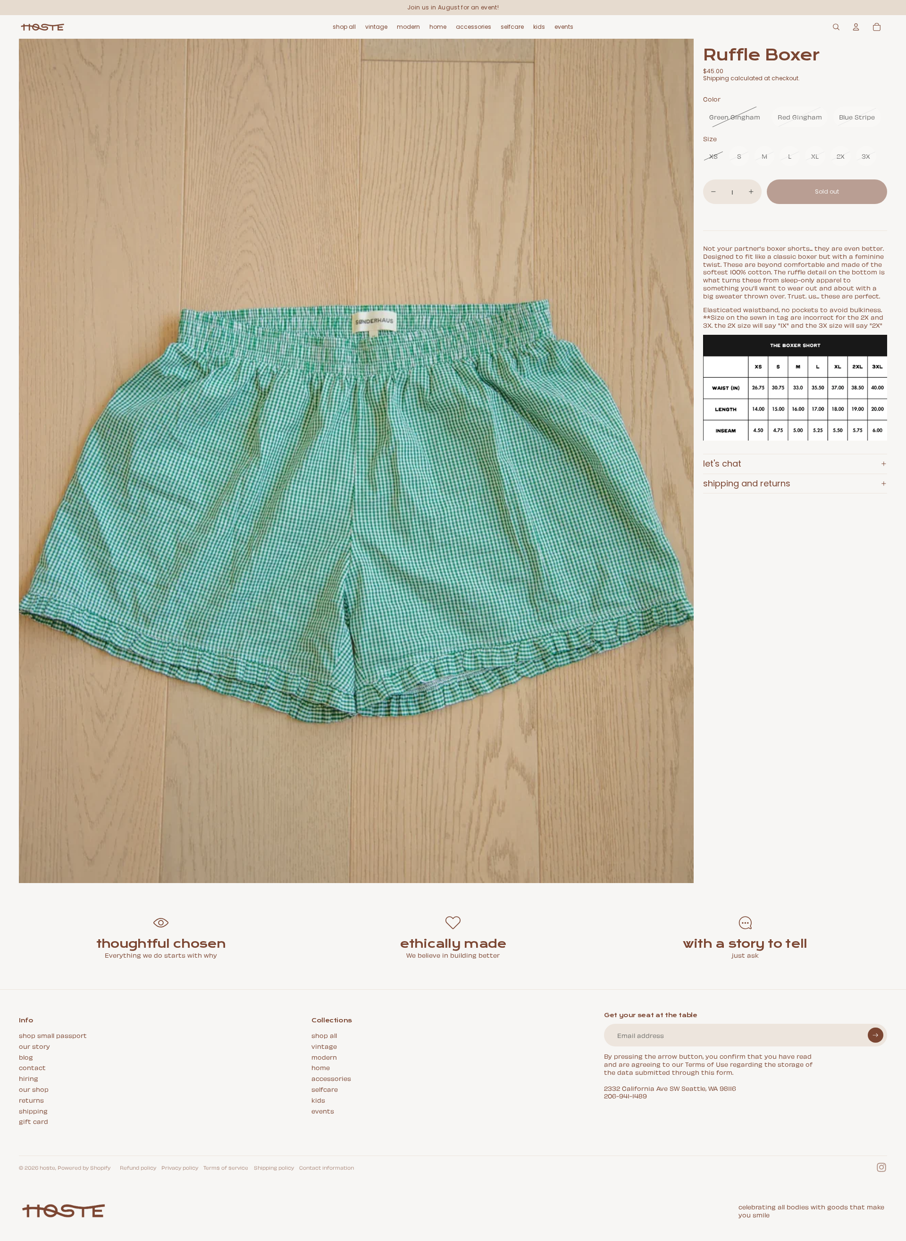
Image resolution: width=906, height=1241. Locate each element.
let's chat (722, 463)
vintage (324, 1045)
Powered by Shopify (84, 1167)
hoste (47, 1167)
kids (318, 1099)
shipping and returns (746, 483)
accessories (331, 1077)
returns (31, 1099)
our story (34, 1045)
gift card (33, 1120)
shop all (324, 1034)
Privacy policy (179, 1167)
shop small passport (53, 1034)
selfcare (324, 1088)
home (320, 1066)
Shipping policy (274, 1167)
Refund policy (138, 1167)
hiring (28, 1077)
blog (26, 1056)
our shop (34, 1088)
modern (324, 1056)
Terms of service (225, 1167)
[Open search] (836, 27)
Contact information (326, 1167)
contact (32, 1066)
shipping (33, 1110)
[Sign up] (875, 1035)
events (322, 1110)
